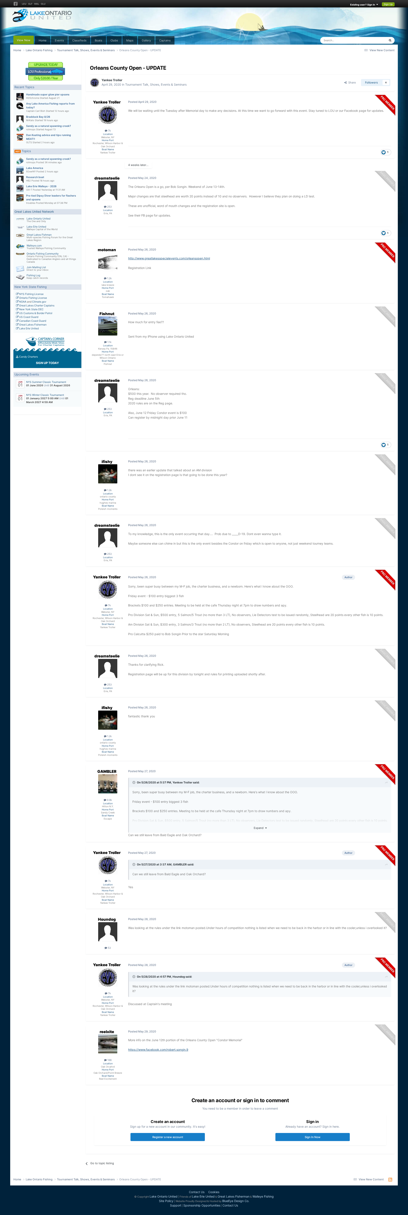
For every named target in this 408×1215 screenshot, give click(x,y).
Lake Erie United (36, 226)
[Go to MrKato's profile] (20, 119)
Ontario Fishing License (32, 297)
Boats (98, 40)
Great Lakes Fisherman (32, 324)
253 (109, 206)
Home (43, 40)
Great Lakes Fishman (39, 234)
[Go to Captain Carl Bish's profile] (20, 105)
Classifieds (79, 40)
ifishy (107, 461)
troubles (30, 202)
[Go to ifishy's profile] (107, 473)
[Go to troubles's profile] (20, 197)
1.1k (109, 342)
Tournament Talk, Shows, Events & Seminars (156, 84)
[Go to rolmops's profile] (20, 128)
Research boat (35, 177)
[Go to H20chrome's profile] (20, 96)
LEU (24, 3)
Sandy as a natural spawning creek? (48, 125)
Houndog (107, 919)
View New (23, 40)
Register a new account (167, 1137)
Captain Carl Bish (35, 110)
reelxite (107, 1031)
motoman (107, 250)
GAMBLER (106, 771)
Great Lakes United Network (34, 211)
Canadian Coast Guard (32, 320)
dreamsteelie (107, 178)
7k (109, 130)
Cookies (213, 1192)
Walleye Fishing (263, 1196)
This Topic (373, 40)
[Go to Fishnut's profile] (107, 326)
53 (109, 947)
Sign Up (388, 4)
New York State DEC (31, 309)
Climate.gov (39, 301)
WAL (36, 3)
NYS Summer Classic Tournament (46, 382)
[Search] (390, 40)
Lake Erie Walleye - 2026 (41, 186)
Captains (165, 40)
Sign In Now (312, 1137)
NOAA (22, 301)
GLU (43, 3)
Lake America (34, 168)
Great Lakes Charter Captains (36, 305)
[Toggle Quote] (134, 782)
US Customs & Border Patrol (35, 313)
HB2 (28, 180)
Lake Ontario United (38, 218)
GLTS (29, 142)
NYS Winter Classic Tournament (45, 395)
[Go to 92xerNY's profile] (20, 170)
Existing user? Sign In (363, 4)
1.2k (109, 278)
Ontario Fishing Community (43, 253)
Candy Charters (28, 356)
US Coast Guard (28, 317)
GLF (30, 3)
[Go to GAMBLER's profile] (107, 783)
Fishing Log (33, 275)
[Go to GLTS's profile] (20, 137)
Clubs (114, 40)
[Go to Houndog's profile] (107, 931)
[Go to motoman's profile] (107, 262)
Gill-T (29, 189)
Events (59, 40)
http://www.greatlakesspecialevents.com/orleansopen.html (169, 258)
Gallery (146, 40)
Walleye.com (34, 245)
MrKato (30, 120)
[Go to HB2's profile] (20, 179)
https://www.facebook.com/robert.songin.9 (158, 1049)
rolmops (30, 129)
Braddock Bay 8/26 (38, 116)
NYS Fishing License (31, 294)
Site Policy (166, 1201)
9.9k (109, 800)
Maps (129, 40)
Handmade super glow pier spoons (47, 94)
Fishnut (106, 314)
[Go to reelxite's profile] (107, 1044)
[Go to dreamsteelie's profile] (107, 190)
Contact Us (196, 1192)
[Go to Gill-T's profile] (20, 188)
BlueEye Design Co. (235, 1201)
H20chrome (32, 97)
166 (109, 1060)
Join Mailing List (36, 267)
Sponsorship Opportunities (201, 1205)
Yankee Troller (112, 80)
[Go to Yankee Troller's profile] (94, 82)
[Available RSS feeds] (390, 1179)
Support (175, 1205)
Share (351, 82)
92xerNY (31, 171)
